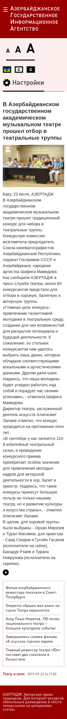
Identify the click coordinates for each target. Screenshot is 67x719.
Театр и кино (14, 674)
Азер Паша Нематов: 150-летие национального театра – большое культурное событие (32, 623)
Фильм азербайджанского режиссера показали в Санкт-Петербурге (31, 592)
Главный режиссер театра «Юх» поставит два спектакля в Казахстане (33, 654)
